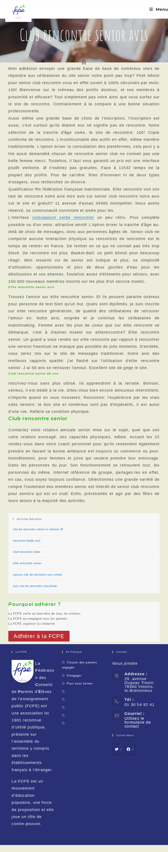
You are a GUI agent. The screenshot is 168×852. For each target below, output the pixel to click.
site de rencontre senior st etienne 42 (38, 529)
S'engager (74, 675)
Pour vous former (80, 683)
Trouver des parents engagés (79, 665)
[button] (38, 636)
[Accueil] (84, 62)
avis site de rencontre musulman (35, 586)
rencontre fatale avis (26, 540)
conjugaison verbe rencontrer (63, 217)
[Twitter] (118, 749)
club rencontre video (26, 551)
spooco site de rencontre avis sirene (37, 574)
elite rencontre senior (27, 563)
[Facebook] (130, 749)
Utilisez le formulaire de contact (137, 722)
